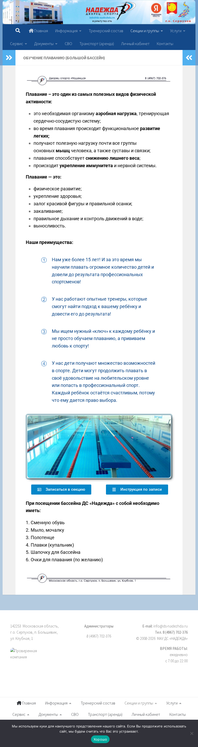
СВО (68, 43)
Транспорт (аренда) (96, 43)
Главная (41, 30)
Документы (44, 43)
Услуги (176, 30)
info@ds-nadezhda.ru (170, 626)
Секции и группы (144, 30)
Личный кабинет (135, 43)
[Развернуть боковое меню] (9, 57)
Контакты (165, 43)
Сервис (16, 43)
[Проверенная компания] (38, 660)
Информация (66, 30)
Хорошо (100, 739)
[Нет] (191, 733)
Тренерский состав (106, 30)
